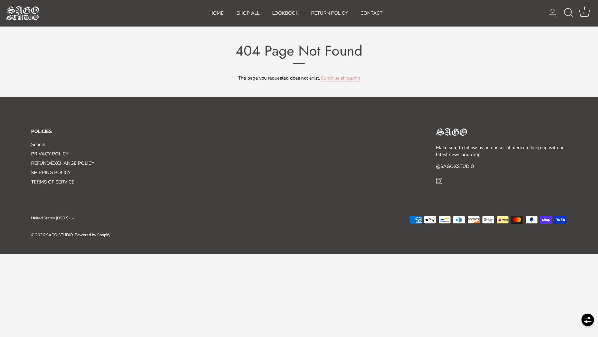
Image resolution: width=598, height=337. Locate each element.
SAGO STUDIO (59, 235)
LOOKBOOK (285, 13)
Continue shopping (340, 78)
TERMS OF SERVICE (52, 182)
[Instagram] (439, 181)
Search (38, 144)
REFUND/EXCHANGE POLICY (62, 163)
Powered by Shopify (93, 235)
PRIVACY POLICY (50, 154)
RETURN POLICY (329, 13)
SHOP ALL (247, 13)
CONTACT (371, 13)
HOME (216, 13)
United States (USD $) (50, 218)
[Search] (568, 13)
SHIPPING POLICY (51, 172)
